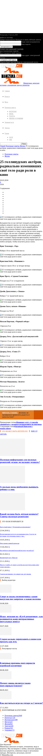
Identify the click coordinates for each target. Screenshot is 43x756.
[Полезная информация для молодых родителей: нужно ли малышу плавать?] (12, 455)
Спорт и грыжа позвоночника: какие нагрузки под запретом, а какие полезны (20, 597)
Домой (2, 146)
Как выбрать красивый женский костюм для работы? (17, 550)
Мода (6, 102)
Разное (7, 133)
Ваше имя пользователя (30, 42)
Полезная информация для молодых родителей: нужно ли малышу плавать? (20, 460)
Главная (7, 91)
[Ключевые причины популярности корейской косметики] (5, 659)
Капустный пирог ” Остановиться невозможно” (15, 527)
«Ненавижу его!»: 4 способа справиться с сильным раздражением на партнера (21, 423)
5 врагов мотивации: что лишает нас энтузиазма (15, 574)
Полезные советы (10, 107)
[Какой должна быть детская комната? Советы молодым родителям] (12, 510)
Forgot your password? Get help (11, 49)
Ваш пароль (26, 44)
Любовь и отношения (16, 118)
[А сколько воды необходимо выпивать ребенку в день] (12, 482)
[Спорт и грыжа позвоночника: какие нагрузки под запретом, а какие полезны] (5, 592)
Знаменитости (9, 122)
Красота (7, 96)
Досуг (11, 137)
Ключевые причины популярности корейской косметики (17, 664)
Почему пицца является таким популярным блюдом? (15, 684)
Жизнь (11, 114)
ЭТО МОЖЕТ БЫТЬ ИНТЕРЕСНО (15, 431)
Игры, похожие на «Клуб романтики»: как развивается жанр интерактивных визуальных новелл (21, 619)
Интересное (13, 111)
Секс (10, 139)
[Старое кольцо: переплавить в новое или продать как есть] (5, 635)
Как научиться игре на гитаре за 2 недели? (21, 703)
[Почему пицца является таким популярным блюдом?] (5, 679)
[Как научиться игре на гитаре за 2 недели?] (5, 699)
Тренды (7, 128)
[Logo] (11, 73)
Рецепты (12, 116)
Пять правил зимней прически (9, 543)
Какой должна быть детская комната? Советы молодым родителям (19, 515)
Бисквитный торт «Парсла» (9, 557)
